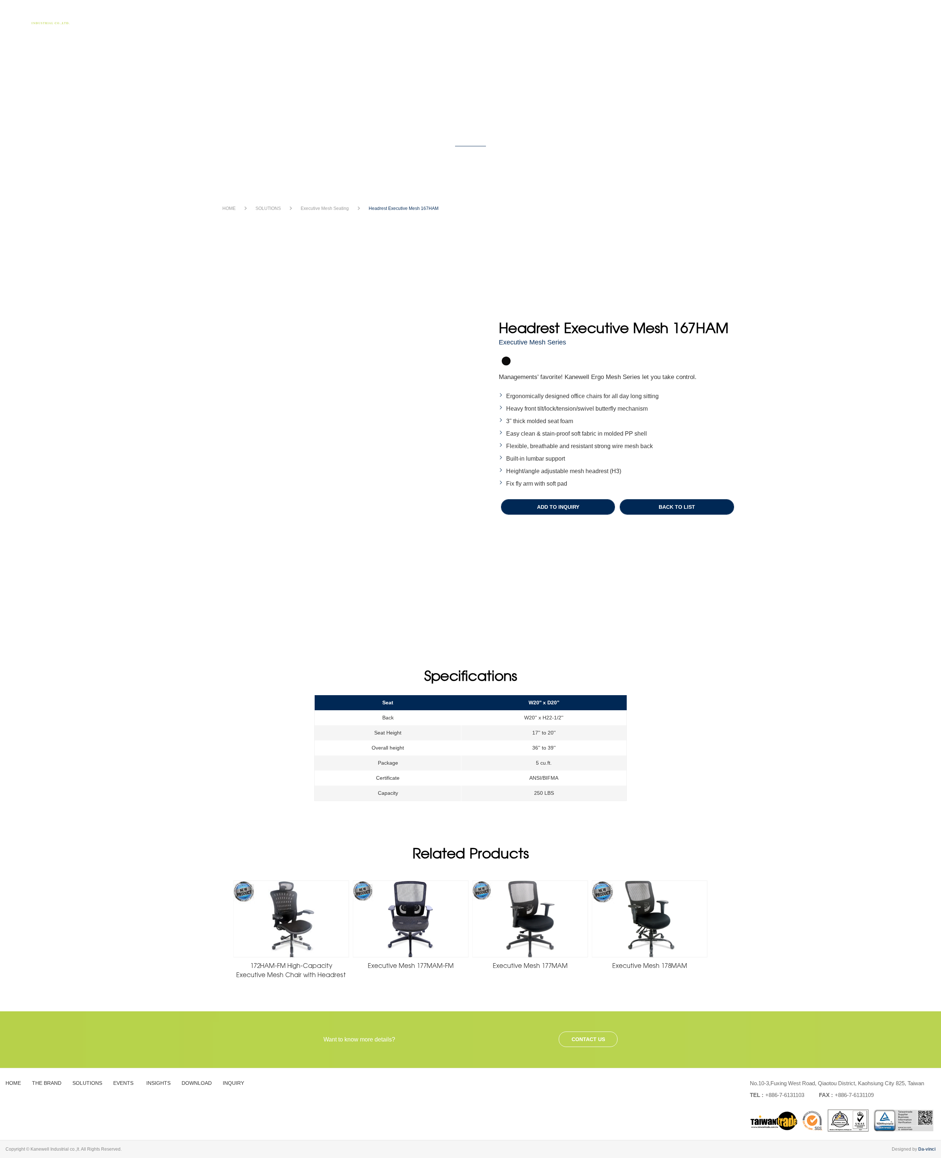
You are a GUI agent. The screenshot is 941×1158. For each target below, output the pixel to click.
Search (920, 19)
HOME (602, 16)
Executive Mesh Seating (325, 208)
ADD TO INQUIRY (558, 507)
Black (506, 361)
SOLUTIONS (698, 16)
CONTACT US (588, 1039)
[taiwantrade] (842, 1120)
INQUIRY (888, 16)
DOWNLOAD (838, 16)
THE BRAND (646, 16)
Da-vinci (926, 1149)
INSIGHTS (787, 16)
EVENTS (744, 16)
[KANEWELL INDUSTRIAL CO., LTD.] (40, 19)
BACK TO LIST (677, 507)
